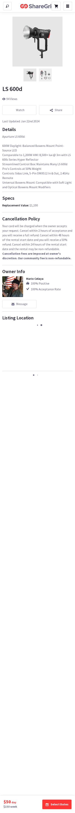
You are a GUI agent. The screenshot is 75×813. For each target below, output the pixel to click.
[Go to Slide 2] (45, 75)
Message (22, 304)
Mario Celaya (34, 279)
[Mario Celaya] (12, 286)
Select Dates (59, 804)
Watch (20, 110)
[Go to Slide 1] (30, 75)
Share (58, 110)
